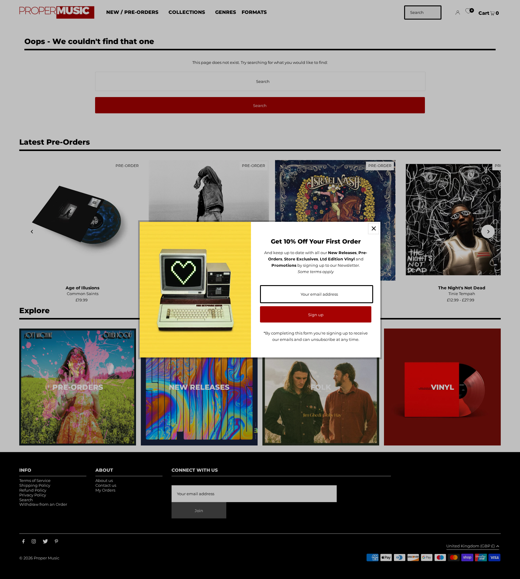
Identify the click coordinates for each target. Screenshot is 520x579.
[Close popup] (373, 228)
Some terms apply (316, 271)
